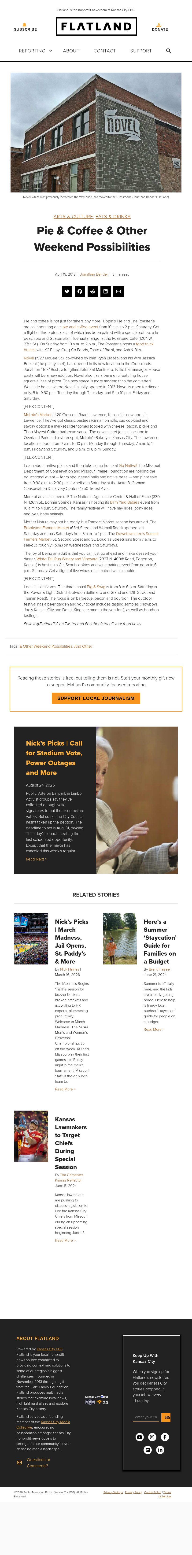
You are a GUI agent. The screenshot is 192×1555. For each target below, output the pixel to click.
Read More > (65, 1089)
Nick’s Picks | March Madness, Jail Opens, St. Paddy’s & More (72, 941)
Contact (105, 50)
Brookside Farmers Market (46, 527)
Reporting (32, 50)
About (71, 50)
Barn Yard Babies (124, 502)
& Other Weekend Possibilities (45, 646)
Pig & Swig (96, 586)
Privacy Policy (133, 1492)
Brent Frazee (159, 969)
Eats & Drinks (113, 216)
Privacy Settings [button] (113, 1492)
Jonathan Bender (94, 274)
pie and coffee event (80, 326)
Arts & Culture (73, 216)
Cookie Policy (152, 1492)
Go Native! (128, 465)
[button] (50, 50)
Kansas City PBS (50, 1349)
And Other (83, 646)
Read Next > (36, 859)
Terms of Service (165, 1494)
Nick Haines (69, 969)
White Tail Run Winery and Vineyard (67, 558)
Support (141, 50)
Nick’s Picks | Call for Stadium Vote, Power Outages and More (54, 758)
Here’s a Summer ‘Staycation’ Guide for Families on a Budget (160, 941)
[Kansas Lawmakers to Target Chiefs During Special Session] (31, 1136)
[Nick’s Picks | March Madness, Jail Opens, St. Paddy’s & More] (31, 938)
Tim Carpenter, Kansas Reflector (69, 1177)
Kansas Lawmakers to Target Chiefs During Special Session (71, 1143)
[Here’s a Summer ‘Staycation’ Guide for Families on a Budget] (120, 938)
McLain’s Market (38, 414)
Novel (29, 358)
